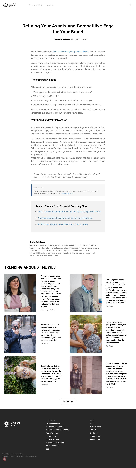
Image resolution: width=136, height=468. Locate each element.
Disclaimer (94, 433)
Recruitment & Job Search (55, 427)
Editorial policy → (68, 193)
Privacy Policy (95, 436)
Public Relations (52, 433)
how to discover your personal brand (70, 51)
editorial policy (68, 177)
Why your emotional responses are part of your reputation (65, 217)
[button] (68, 401)
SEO (47, 449)
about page (83, 177)
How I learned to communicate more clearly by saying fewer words (69, 211)
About (50, 5)
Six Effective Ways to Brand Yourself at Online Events (63, 224)
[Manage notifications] (4, 459)
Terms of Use (95, 439)
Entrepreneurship (52, 439)
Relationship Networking (55, 443)
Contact (93, 430)
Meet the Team (95, 427)
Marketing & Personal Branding (57, 430)
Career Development (53, 423)
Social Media (51, 436)
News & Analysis (52, 446)
